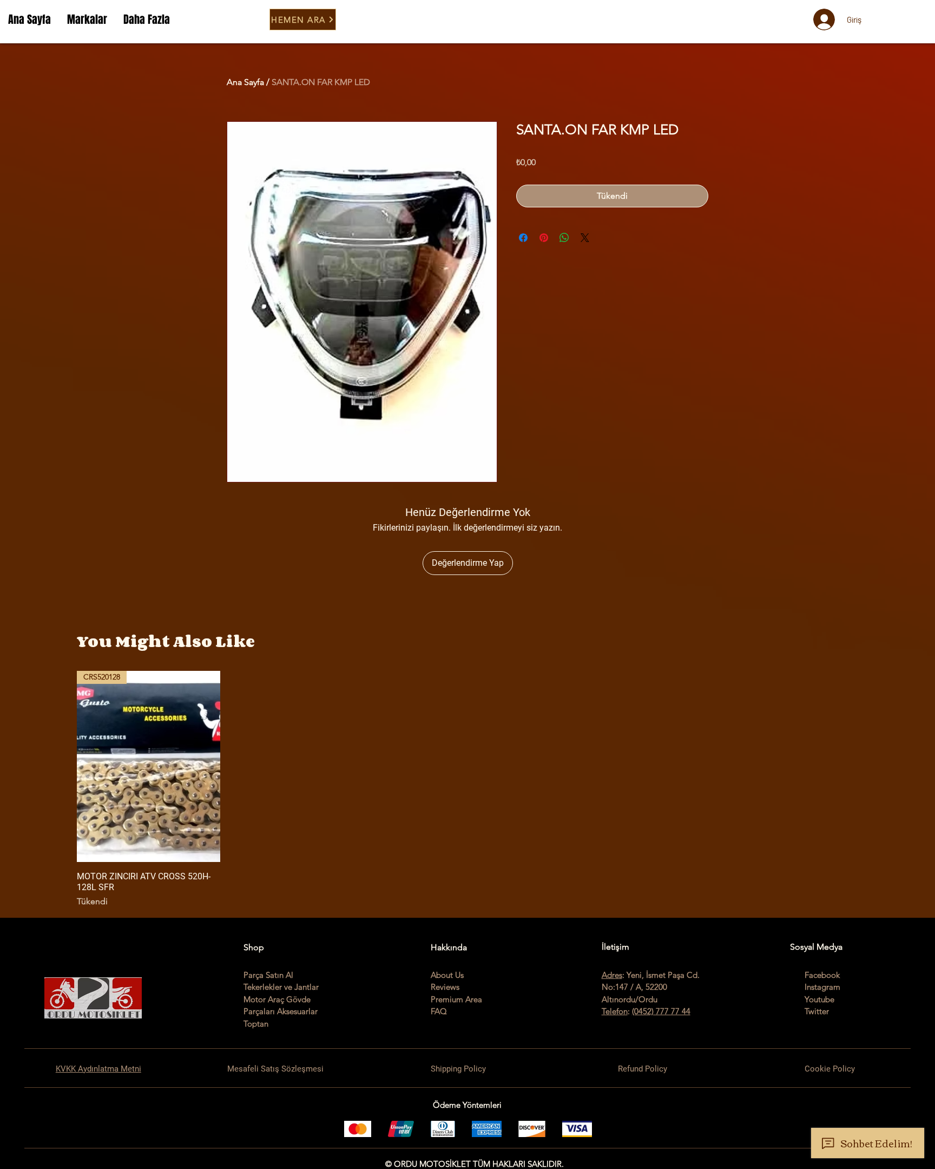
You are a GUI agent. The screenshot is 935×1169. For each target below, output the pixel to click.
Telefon (615, 1011)
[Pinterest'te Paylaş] (543, 237)
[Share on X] (584, 237)
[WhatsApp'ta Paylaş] (564, 237)
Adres (612, 975)
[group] (467, 789)
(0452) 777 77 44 (661, 1011)
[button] (87, 19)
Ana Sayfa (245, 82)
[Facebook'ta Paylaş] (523, 237)
